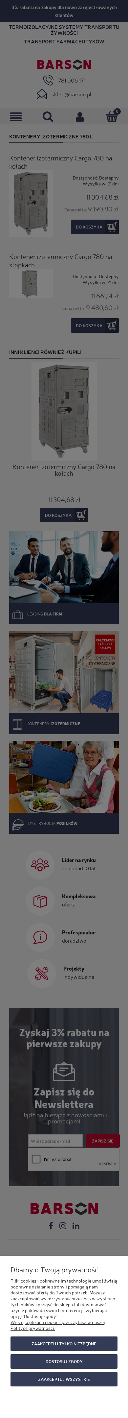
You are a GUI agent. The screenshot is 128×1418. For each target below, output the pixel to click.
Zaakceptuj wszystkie (64, 1379)
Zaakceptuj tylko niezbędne (64, 1343)
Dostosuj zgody (64, 1361)
